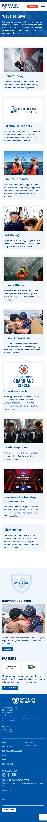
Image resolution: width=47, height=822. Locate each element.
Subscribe (9, 809)
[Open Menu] (43, 6)
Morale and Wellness (12, 751)
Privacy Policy (31, 745)
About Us (29, 742)
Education (7, 746)
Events (5, 759)
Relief (5, 742)
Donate (33, 6)
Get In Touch (10, 687)
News (4, 755)
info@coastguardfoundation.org (13, 715)
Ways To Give (7, 764)
